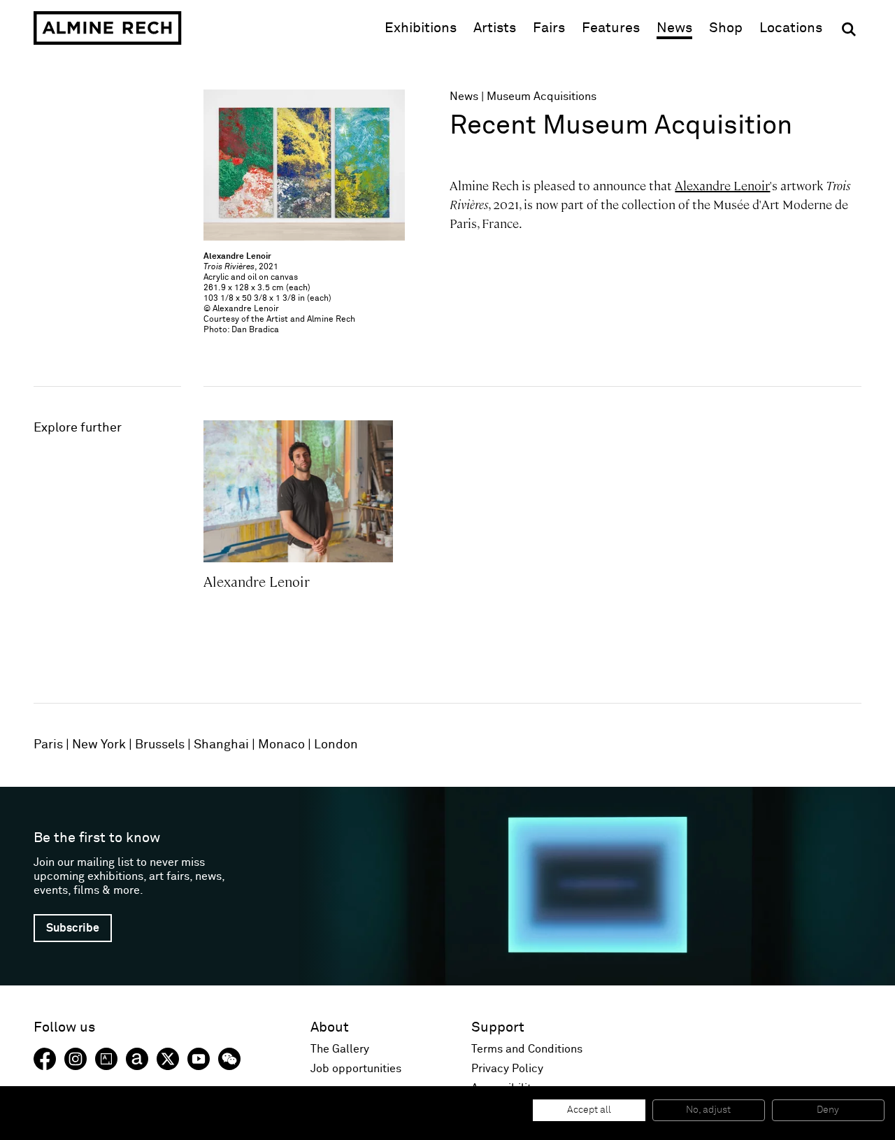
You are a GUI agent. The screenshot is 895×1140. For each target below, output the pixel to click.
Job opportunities (355, 1068)
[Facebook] (45, 1059)
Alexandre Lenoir (722, 186)
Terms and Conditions (526, 1049)
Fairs (549, 28)
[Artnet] (137, 1059)
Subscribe (72, 928)
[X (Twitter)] (168, 1059)
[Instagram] (75, 1059)
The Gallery (339, 1049)
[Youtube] (198, 1059)
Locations (790, 28)
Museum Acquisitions (541, 96)
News (674, 28)
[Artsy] (106, 1059)
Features (611, 28)
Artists (494, 28)
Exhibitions (421, 28)
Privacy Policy (507, 1068)
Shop (726, 27)
